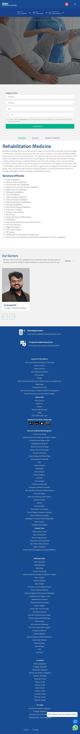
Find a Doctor (39, 400)
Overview (22, 138)
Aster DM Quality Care (39, 415)
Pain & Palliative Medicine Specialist (39, 512)
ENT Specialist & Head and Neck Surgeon (39, 490)
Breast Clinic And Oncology (39, 450)
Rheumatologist (39, 493)
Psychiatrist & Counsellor (39, 509)
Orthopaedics (39, 375)
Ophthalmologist (39, 499)
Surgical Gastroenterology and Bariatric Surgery (39, 437)
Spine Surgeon (39, 521)
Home (4, 20)
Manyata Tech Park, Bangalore (40, 714)
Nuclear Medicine (39, 580)
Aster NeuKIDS (39, 562)
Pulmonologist (39, 481)
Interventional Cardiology (39, 459)
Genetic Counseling (39, 434)
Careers (39, 406)
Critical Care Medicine (39, 640)
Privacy (26, 729)
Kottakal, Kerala (40, 694)
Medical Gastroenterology (39, 446)
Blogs (40, 412)
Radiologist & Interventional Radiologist (39, 518)
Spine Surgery (39, 583)
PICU (39, 462)
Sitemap (35, 729)
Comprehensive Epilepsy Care (39, 440)
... (8, 20)
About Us (39, 403)
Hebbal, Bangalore (40, 663)
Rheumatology (39, 643)
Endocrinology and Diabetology (39, 456)
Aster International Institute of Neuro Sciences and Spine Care (39, 381)
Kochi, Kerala (40, 688)
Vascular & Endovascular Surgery (39, 615)
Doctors (35, 138)
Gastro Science (39, 365)
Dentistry (39, 652)
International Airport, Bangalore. (40, 708)
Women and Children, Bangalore (40, 673)
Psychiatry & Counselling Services (39, 587)
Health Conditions (52, 138)
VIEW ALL (68, 261)
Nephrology (39, 384)
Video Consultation (39, 534)
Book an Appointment (39, 409)
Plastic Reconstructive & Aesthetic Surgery (39, 393)
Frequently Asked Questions (39, 540)
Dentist (39, 503)
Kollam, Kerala (40, 691)
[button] (4, 316)
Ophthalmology (39, 565)
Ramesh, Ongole (40, 700)
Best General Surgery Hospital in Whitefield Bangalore (39, 390)
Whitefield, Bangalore (40, 669)
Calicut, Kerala (40, 682)
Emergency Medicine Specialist (39, 487)
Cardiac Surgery (39, 605)
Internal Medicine (39, 633)
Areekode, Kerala (40, 679)
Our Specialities (40, 12)
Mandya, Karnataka (40, 676)
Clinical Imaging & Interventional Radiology (39, 593)
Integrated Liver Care (39, 387)
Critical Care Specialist (39, 484)
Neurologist (39, 468)
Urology (39, 378)
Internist (39, 478)
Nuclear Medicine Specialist (39, 515)
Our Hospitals (24, 12)
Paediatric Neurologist (39, 524)
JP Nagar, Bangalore (40, 666)
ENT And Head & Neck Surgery (39, 627)
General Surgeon (39, 475)
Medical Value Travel (39, 531)
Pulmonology (39, 621)
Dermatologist (39, 506)
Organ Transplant (39, 546)
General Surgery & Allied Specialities (39, 637)
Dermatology (39, 646)
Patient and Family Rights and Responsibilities (39, 549)
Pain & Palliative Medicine (39, 590)
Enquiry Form (12, 93)
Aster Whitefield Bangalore (19, 20)
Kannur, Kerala (40, 685)
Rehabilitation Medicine (39, 443)
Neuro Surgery (39, 577)
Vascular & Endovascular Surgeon (39, 496)
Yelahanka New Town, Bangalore (40, 717)
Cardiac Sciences (39, 368)
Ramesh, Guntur (40, 697)
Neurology (39, 568)
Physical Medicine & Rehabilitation (42, 20)
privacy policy (23, 119)
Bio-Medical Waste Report (39, 543)
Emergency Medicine (39, 630)
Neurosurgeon (39, 471)
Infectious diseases (39, 453)
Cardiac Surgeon (39, 465)
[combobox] (8, 115)
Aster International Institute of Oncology (39, 362)
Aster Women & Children (39, 371)
